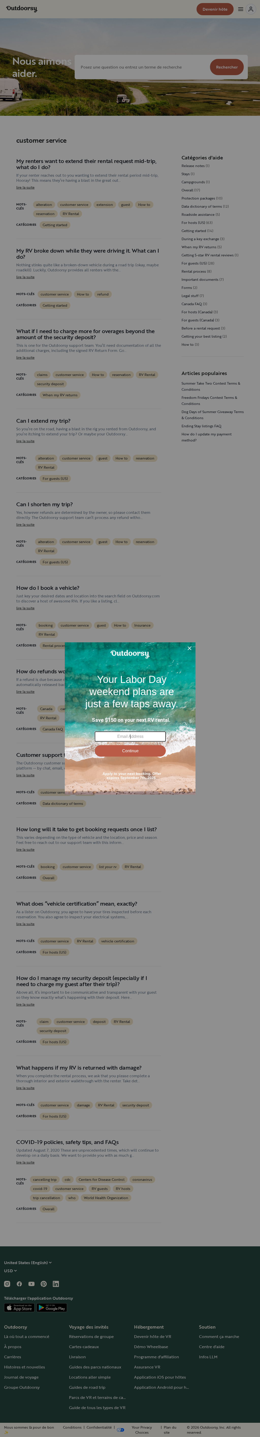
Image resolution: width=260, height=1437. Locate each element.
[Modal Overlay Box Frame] (130, 718)
